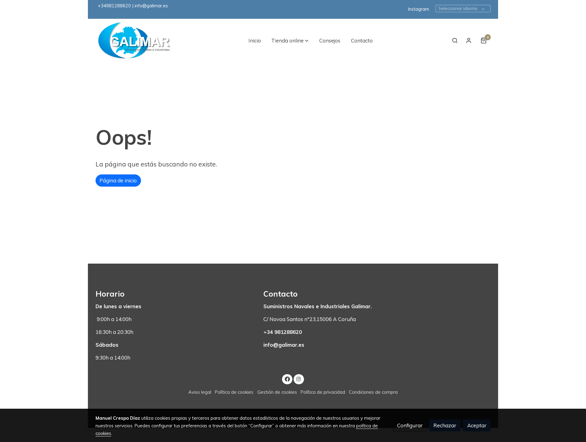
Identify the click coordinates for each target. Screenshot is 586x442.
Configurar (410, 425)
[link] (134, 40)
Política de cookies (234, 392)
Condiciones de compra (373, 392)
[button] (290, 40)
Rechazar (444, 425)
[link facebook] (287, 378)
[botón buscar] (454, 40)
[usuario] (468, 40)
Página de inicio (118, 180)
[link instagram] (299, 378)
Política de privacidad (323, 392)
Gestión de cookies (277, 392)
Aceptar (477, 425)
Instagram (418, 9)
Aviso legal (199, 392)
